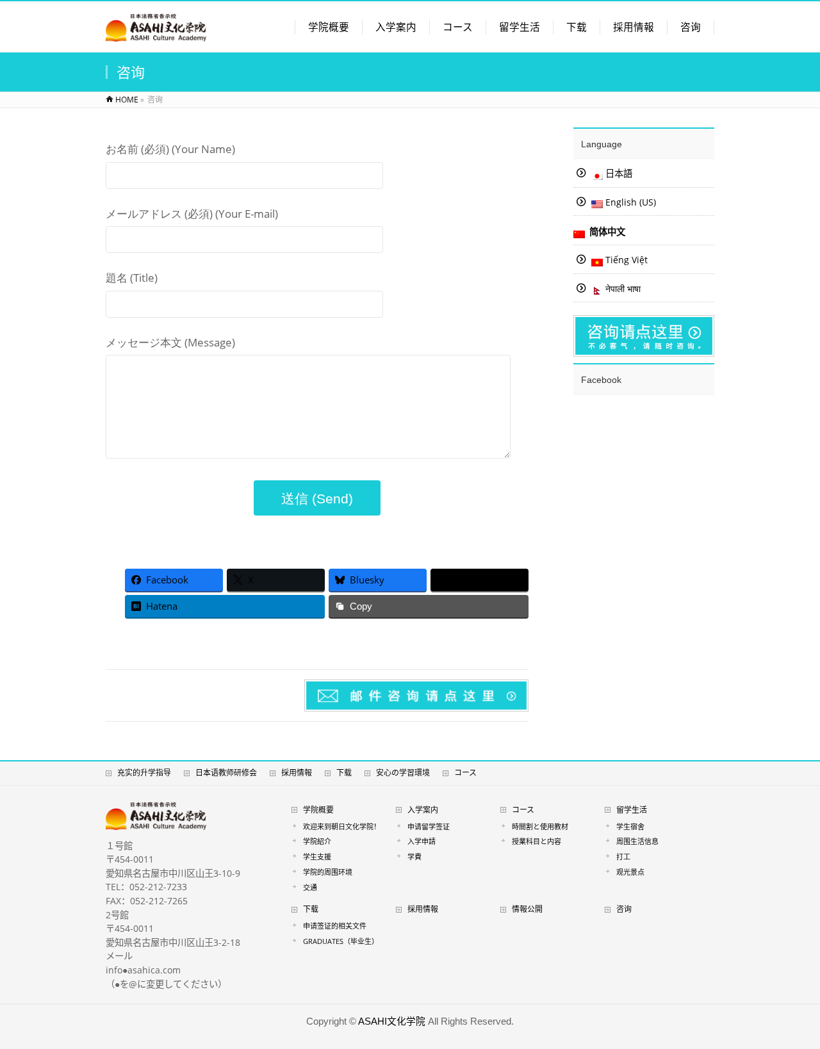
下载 (344, 773)
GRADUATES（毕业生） (342, 941)
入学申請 (421, 841)
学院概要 (318, 809)
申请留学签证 (428, 826)
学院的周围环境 (327, 872)
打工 (623, 856)
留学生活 (631, 809)
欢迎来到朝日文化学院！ (342, 826)
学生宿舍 (630, 826)
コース (465, 773)
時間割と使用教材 (540, 826)
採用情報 (296, 773)
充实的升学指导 (144, 773)
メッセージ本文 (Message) (170, 342)
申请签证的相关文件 (334, 926)
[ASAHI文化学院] (156, 34)
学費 (414, 856)
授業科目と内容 (536, 841)
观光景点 (630, 872)
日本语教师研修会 (226, 773)
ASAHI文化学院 (391, 1021)
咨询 (624, 909)
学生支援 (317, 856)
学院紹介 (317, 841)
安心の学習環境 (403, 773)
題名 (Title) (132, 277)
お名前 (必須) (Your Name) (170, 149)
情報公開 (527, 909)
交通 (310, 887)
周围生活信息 (637, 841)
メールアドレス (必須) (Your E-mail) (192, 213)
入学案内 (422, 809)
